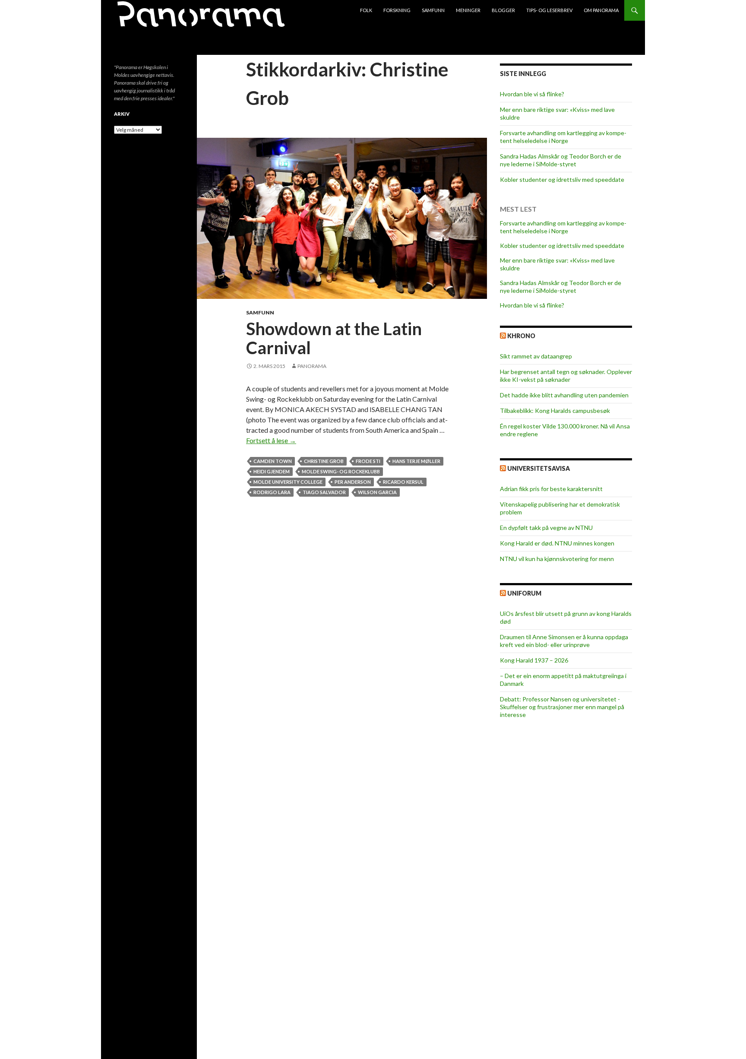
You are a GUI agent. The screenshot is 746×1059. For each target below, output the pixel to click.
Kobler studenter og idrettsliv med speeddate (562, 179)
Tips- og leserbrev (549, 10)
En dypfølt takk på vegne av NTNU (546, 527)
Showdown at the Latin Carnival (334, 338)
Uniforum (524, 593)
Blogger (503, 10)
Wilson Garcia (377, 492)
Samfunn (433, 10)
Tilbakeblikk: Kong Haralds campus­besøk (555, 410)
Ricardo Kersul (403, 482)
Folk (366, 10)
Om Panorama (601, 10)
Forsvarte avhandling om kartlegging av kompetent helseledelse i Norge (563, 136)
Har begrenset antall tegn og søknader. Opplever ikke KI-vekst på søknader (566, 375)
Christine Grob (324, 461)
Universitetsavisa (538, 468)
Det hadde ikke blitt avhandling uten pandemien (564, 395)
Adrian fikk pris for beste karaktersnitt (551, 488)
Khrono (521, 335)
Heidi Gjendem (271, 471)
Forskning (397, 10)
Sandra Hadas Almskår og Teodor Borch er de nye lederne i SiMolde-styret (560, 160)
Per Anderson (353, 482)
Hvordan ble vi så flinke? (532, 94)
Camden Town (272, 461)
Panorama (311, 366)
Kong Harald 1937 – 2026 (534, 660)
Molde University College (287, 482)
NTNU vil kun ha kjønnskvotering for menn (557, 558)
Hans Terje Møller (416, 461)
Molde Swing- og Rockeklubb (341, 471)
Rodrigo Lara (272, 492)
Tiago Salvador (324, 492)
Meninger (468, 10)
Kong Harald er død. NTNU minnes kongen (557, 543)
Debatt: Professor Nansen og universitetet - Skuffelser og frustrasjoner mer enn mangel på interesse (562, 706)
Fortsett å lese (271, 440)
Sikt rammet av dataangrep (536, 356)
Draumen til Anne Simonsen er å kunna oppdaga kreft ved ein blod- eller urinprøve (564, 640)
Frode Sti (368, 461)
